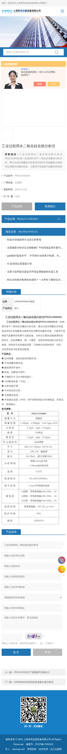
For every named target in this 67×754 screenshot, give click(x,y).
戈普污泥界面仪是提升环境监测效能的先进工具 (32, 271)
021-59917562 (61, 560)
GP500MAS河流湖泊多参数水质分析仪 (33, 682)
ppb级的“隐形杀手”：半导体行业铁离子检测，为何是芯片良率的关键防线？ (35, 255)
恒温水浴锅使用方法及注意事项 (24, 239)
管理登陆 (31, 749)
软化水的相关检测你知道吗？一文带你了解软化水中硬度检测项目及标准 (35, 279)
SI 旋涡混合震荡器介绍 (19, 263)
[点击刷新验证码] (34, 636)
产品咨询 (17, 206)
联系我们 (50, 206)
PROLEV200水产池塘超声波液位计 (32, 672)
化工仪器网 (56, 749)
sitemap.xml (18, 749)
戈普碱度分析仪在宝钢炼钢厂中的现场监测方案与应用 (35, 247)
